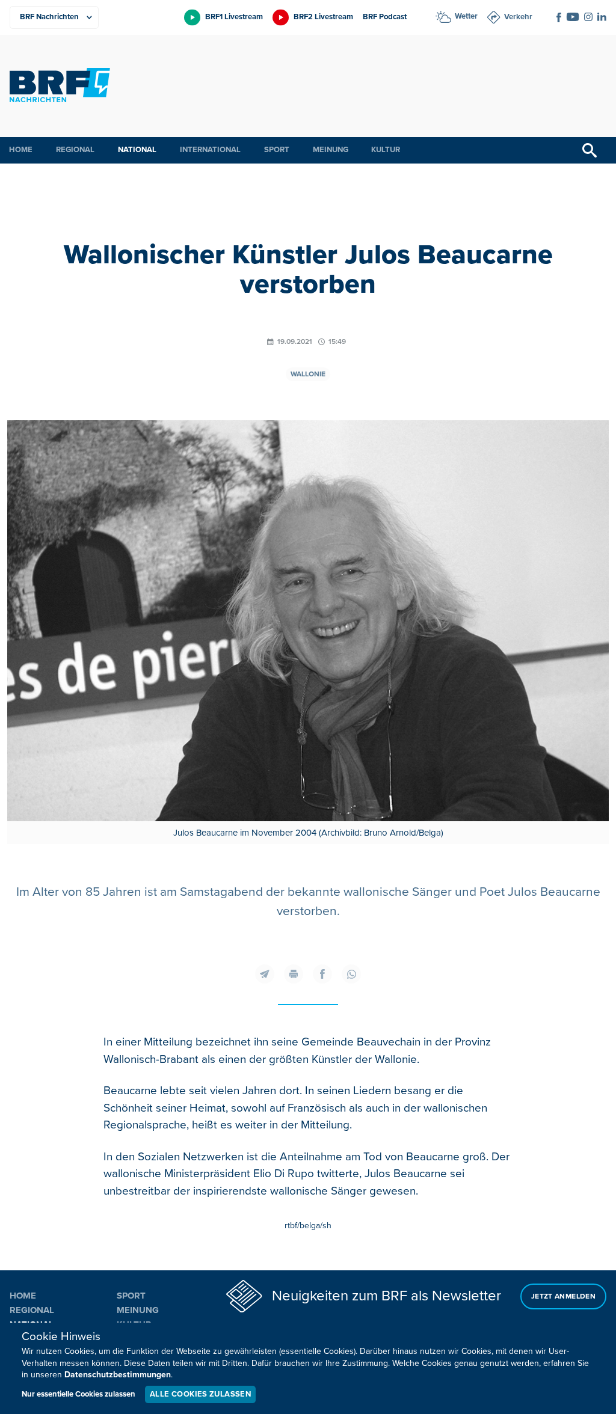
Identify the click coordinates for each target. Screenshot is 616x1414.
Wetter (466, 16)
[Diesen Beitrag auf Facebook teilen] (322, 974)
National (137, 150)
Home (20, 150)
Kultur (385, 150)
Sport (276, 150)
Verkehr (518, 17)
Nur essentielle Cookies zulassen (78, 1394)
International (210, 150)
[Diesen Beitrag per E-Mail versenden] (264, 974)
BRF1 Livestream (234, 17)
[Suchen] (589, 150)
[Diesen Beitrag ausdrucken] (293, 974)
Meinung (330, 150)
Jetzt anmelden (563, 1296)
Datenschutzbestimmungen (117, 1375)
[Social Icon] (558, 17)
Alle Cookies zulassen (200, 1394)
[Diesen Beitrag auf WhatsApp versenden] (351, 974)
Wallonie (308, 374)
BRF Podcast (385, 17)
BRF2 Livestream (323, 17)
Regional (75, 150)
